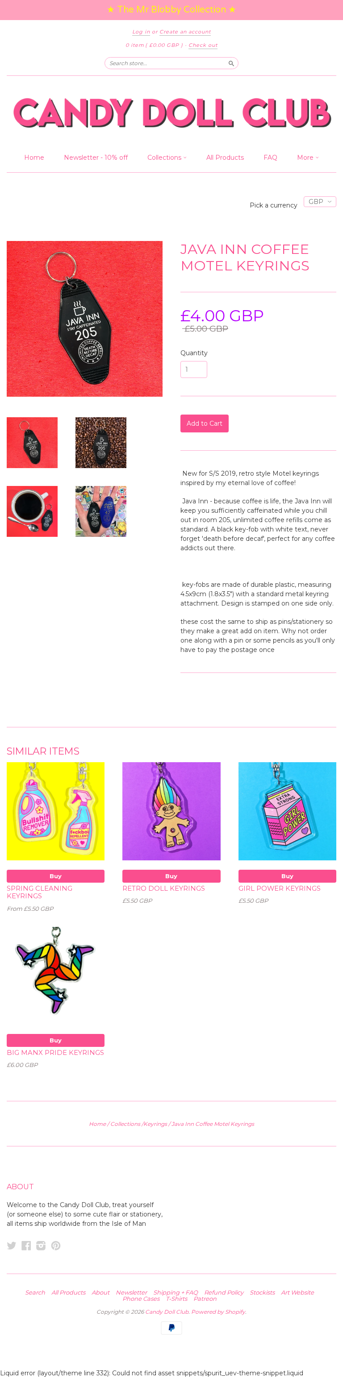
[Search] (231, 63)
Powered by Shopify (218, 1311)
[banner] (171, 112)
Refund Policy (223, 1292)
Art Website (297, 1292)
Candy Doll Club (166, 1311)
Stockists (262, 1292)
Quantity (194, 353)
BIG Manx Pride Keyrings (55, 1053)
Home (34, 158)
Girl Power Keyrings (279, 888)
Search (35, 1292)
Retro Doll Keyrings (163, 888)
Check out (203, 45)
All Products (225, 158)
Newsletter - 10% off (96, 158)
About (100, 1292)
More (306, 158)
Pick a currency (274, 205)
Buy (56, 876)
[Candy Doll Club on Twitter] (12, 1245)
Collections (165, 158)
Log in (141, 32)
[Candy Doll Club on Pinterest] (56, 1245)
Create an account (185, 32)
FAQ (270, 158)
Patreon (205, 1298)
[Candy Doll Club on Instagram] (41, 1245)
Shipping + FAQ (175, 1292)
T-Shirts (176, 1298)
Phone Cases (140, 1298)
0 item (154, 45)
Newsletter (131, 1292)
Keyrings (155, 1124)
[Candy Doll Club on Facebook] (26, 1245)
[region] (171, 10)
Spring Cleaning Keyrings (39, 892)
